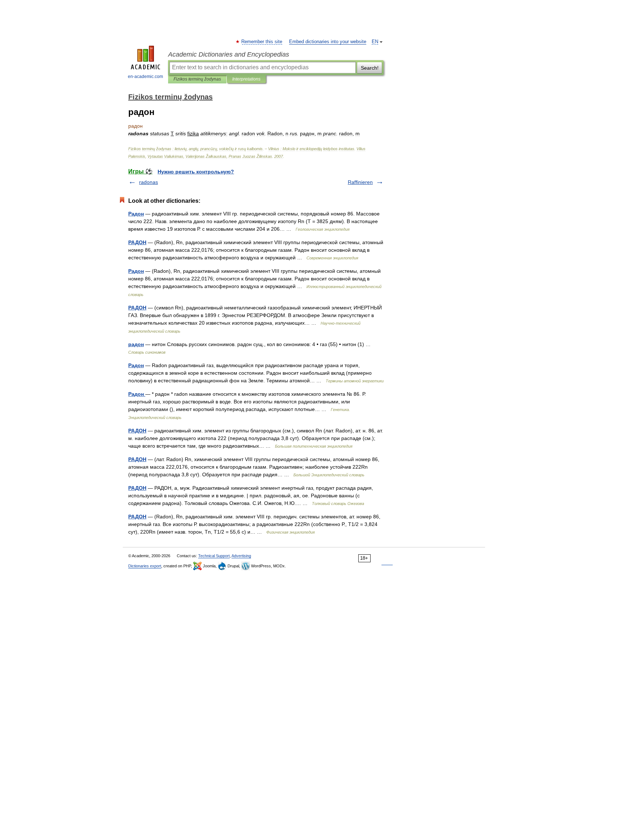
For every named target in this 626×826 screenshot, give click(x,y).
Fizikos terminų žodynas (197, 79)
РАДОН (137, 242)
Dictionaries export (144, 566)
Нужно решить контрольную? (196, 171)
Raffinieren (360, 182)
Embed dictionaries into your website (327, 41)
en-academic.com (145, 76)
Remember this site (262, 41)
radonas (148, 182)
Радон (136, 214)
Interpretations (246, 79)
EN (375, 41)
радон (136, 344)
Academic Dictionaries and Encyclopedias (228, 54)
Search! (370, 68)
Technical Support (214, 556)
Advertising (241, 556)
